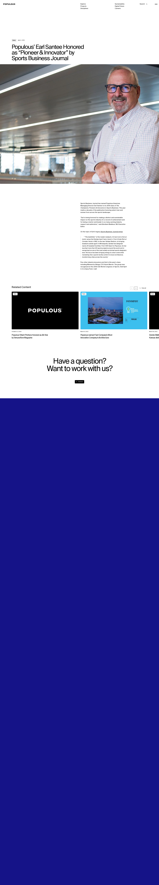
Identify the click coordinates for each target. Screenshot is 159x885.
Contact (83, 446)
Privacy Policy (16, 877)
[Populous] (10, 4)
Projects (83, 6)
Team (48, 441)
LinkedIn (118, 439)
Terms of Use (50, 877)
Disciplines (84, 8)
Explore (83, 4)
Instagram (136, 439)
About (48, 439)
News (14, 40)
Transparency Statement (89, 877)
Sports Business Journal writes (112, 232)
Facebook (118, 441)
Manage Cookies (121, 877)
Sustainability (119, 4)
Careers (118, 8)
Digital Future (119, 6)
